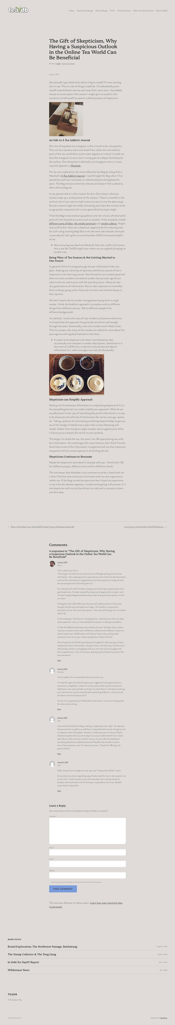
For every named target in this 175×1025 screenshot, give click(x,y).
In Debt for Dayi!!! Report (23, 962)
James (58, 63)
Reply (59, 660)
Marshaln (76, 165)
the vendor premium (85, 223)
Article (64, 63)
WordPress (163, 1018)
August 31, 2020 (62, 762)
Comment (53, 816)
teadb (12, 994)
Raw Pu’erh (71, 63)
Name (51, 847)
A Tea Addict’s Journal (73, 175)
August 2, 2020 (62, 562)
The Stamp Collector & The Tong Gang (32, 954)
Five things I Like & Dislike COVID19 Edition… (144, 526)
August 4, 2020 (62, 717)
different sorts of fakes (61, 223)
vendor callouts (109, 223)
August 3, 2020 (62, 669)
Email (51, 859)
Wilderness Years (18, 969)
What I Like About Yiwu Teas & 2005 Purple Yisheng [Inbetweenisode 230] (42, 526)
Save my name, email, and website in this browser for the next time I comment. (77, 882)
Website (51, 870)
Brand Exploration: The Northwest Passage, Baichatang (42, 946)
